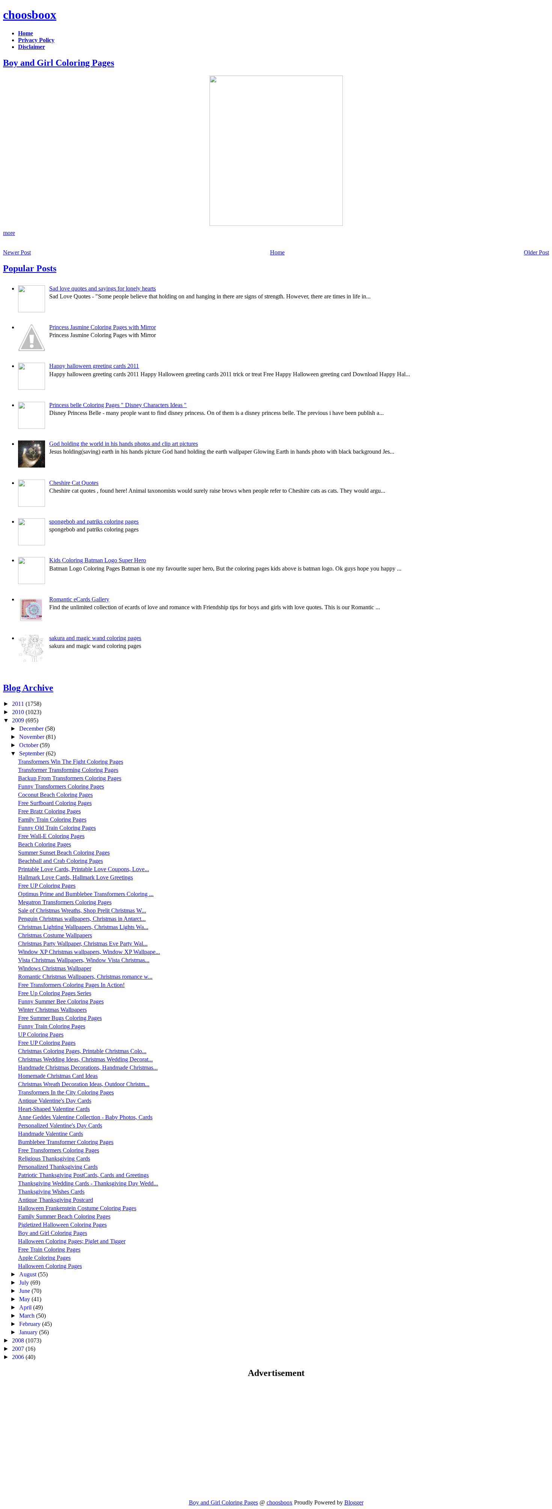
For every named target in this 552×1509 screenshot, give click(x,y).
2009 (19, 720)
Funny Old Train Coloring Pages (57, 828)
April (26, 1307)
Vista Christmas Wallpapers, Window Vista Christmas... (83, 960)
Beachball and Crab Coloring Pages (60, 861)
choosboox (29, 14)
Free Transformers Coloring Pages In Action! (71, 985)
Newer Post (17, 252)
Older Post (536, 252)
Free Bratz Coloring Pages (49, 811)
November (32, 737)
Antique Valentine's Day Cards (54, 1100)
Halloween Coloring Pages (50, 1266)
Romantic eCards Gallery (79, 599)
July (24, 1282)
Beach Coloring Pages (44, 844)
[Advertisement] (66, 1438)
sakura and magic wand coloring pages (95, 638)
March (27, 1315)
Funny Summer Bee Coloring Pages (61, 1001)
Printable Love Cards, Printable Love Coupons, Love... (83, 869)
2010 (19, 712)
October (29, 745)
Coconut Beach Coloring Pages (55, 795)
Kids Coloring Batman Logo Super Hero (97, 560)
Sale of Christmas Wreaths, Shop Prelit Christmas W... (82, 910)
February (30, 1324)
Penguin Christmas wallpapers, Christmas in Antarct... (82, 919)
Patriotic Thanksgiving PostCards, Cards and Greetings (83, 1175)
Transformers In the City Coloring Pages (66, 1092)
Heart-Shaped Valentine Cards (54, 1109)
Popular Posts (29, 268)
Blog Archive (28, 688)
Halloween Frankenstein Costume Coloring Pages (77, 1208)
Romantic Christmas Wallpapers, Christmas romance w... (85, 976)
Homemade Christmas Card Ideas (58, 1076)
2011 (19, 704)
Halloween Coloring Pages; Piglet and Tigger (71, 1241)
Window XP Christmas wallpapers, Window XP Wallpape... (89, 952)
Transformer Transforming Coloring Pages (68, 770)
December (32, 728)
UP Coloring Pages (40, 1034)
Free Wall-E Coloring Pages (51, 836)
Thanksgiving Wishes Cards (51, 1191)
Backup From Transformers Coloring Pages (69, 778)
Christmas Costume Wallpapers (55, 935)
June (25, 1291)
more (9, 233)
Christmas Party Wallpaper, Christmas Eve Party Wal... (83, 943)
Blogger (353, 1502)
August (28, 1274)
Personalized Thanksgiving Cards (58, 1167)
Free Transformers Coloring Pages (58, 1150)
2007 (19, 1349)
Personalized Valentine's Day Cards (60, 1125)
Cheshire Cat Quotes (73, 483)
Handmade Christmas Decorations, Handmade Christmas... (88, 1067)
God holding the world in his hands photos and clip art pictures (123, 443)
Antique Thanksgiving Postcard (55, 1200)
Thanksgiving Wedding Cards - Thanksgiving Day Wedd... (88, 1183)
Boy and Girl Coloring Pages (58, 63)
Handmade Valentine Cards (50, 1134)
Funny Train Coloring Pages (51, 1026)
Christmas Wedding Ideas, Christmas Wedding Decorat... (85, 1059)
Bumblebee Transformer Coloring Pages (65, 1142)
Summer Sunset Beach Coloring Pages (64, 852)
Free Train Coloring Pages (49, 1249)
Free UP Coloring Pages (46, 885)
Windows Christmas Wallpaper (54, 968)
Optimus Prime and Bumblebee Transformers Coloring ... (86, 894)
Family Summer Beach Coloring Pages (64, 1216)
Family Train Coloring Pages (52, 819)
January (29, 1332)
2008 (19, 1340)
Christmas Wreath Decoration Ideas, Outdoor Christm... (83, 1084)
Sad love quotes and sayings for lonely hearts (102, 288)
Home (277, 252)
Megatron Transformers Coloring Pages (65, 902)
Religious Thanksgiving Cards (54, 1158)
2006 (19, 1357)
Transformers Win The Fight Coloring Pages (70, 761)
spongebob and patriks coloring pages (94, 521)
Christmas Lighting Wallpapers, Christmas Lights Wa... (83, 927)
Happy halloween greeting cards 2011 (94, 366)
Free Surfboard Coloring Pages (55, 803)
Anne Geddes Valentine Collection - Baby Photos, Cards (85, 1117)
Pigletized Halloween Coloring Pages (62, 1224)
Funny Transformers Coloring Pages (61, 786)
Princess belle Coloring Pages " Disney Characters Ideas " (118, 405)
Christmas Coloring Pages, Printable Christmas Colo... (82, 1051)
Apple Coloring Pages (44, 1258)
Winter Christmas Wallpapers (52, 1010)
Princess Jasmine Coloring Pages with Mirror (102, 327)
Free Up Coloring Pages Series (54, 993)
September (32, 753)
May (25, 1299)
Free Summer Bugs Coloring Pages (60, 1018)
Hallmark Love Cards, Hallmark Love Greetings (75, 877)
